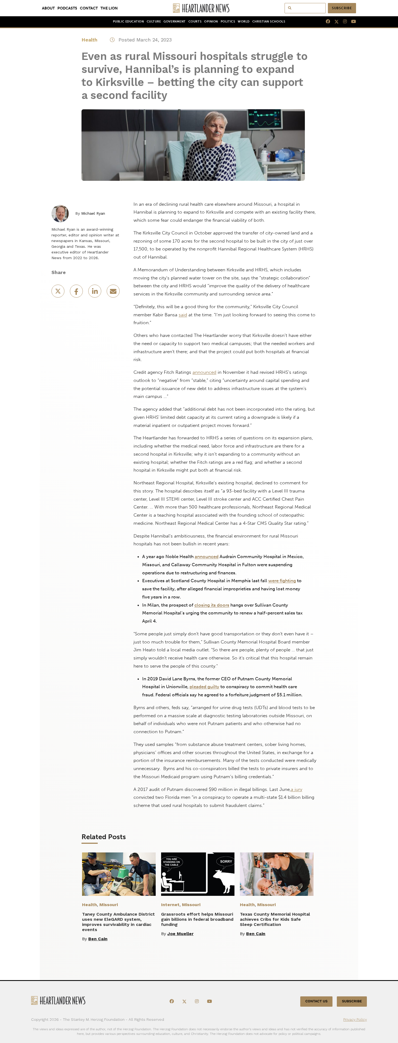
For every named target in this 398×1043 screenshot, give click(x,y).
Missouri (108, 904)
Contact (89, 8)
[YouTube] (351, 22)
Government (174, 21)
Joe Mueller (180, 933)
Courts (194, 21)
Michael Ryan (93, 213)
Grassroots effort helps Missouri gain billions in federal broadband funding (197, 919)
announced (204, 372)
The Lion (109, 8)
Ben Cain (97, 938)
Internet (170, 904)
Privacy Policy (355, 1019)
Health (89, 40)
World (244, 21)
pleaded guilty (204, 686)
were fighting (282, 580)
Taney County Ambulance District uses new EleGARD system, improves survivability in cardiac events (118, 922)
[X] (334, 22)
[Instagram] (343, 22)
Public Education (128, 21)
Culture (154, 21)
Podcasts (67, 8)
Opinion (211, 21)
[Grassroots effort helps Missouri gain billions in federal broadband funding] (198, 874)
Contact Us (316, 1001)
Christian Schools (268, 21)
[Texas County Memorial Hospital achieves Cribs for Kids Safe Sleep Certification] (277, 874)
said (183, 314)
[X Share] (58, 292)
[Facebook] (325, 22)
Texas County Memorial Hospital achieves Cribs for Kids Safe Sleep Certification (275, 919)
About (48, 8)
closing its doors (211, 605)
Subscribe (342, 8)
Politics (228, 21)
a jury (296, 789)
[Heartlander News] (199, 8)
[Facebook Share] (77, 292)
